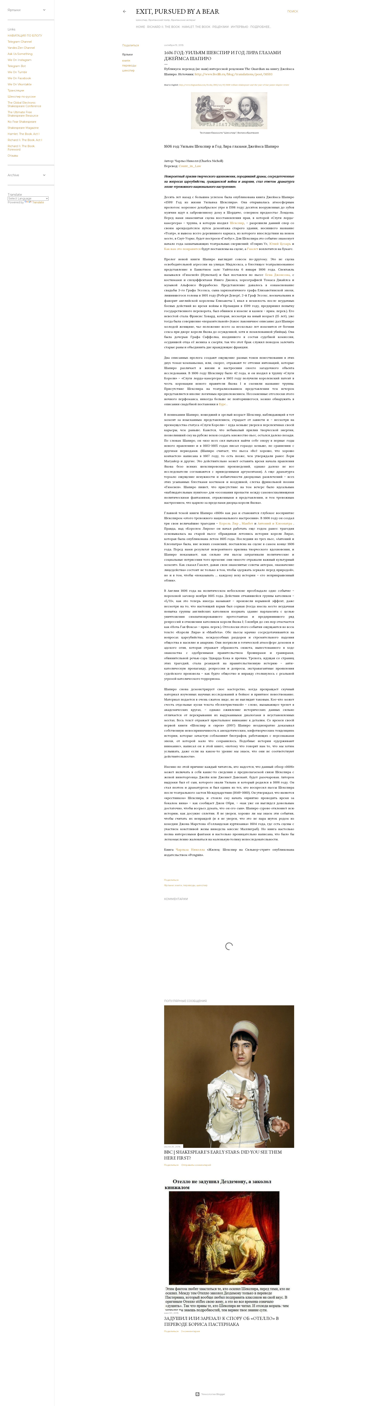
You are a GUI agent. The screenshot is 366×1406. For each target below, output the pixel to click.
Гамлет (252, 249)
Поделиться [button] (130, 45)
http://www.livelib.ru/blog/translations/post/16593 (233, 74)
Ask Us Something (20, 54)
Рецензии (220, 27)
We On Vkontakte (20, 84)
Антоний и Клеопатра (275, 523)
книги (126, 60)
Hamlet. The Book (196, 27)
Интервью (239, 27)
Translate (38, 202)
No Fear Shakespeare (22, 121)
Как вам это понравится (182, 249)
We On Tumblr (17, 72)
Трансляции (16, 90)
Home (140, 27)
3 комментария (190, 1331)
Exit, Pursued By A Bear (178, 11)
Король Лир (228, 523)
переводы (129, 65)
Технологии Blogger (213, 1394)
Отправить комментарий (196, 1164)
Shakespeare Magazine (23, 128)
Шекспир (237, 223)
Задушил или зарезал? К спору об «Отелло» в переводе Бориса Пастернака (221, 1321)
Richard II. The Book (163, 27)
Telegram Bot (17, 66)
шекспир (128, 70)
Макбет (247, 523)
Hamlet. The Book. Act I (23, 134)
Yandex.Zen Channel (21, 48)
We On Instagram (19, 60)
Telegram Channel (20, 41)
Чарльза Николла (190, 849)
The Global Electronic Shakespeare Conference (24, 104)
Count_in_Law (190, 166)
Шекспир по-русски (21, 96)
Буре (222, 404)
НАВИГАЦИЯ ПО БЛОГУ (25, 35)
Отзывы (13, 155)
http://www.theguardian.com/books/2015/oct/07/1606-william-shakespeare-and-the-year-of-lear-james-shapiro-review (234, 85)
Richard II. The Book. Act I (25, 140)
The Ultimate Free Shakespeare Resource (23, 113)
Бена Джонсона (277, 275)
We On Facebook (19, 78)
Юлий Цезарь (280, 244)
